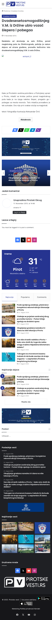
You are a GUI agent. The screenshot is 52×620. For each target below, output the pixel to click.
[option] (26, 173)
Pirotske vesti (14, 600)
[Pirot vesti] (15, 4)
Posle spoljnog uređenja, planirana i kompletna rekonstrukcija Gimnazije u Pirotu (33, 307)
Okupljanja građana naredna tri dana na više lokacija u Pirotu (24, 179)
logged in (15, 227)
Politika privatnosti (27, 609)
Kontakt (37, 609)
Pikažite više (26, 402)
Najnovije (10, 297)
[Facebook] (14, 130)
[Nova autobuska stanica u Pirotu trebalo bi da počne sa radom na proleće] (26, 548)
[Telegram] (31, 130)
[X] (20, 130)
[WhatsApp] (26, 130)
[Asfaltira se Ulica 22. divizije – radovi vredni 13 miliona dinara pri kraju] (42, 548)
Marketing (16, 609)
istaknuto (26, 119)
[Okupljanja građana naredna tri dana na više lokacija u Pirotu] (8, 332)
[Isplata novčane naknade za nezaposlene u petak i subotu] (9, 548)
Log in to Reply (19, 212)
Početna (6, 11)
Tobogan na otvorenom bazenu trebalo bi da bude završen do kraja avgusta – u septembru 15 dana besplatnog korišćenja (33, 358)
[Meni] (3, 5)
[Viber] (37, 130)
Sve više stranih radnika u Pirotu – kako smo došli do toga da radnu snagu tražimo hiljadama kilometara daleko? (33, 343)
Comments (41, 297)
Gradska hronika (17, 11)
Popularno (25, 297)
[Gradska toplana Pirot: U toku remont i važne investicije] (42, 539)
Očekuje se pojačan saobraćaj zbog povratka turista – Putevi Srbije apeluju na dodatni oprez (33, 319)
